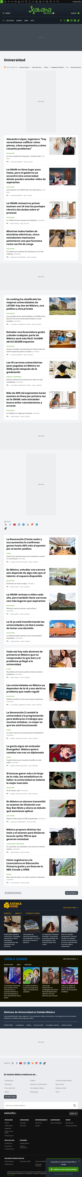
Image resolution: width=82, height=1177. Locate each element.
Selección (10, 20)
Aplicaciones (60, 1084)
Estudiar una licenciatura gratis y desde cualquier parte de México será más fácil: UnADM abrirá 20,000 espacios (25, 336)
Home (26, 20)
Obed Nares (14, 223)
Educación (10, 153)
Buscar (74, 1105)
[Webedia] (10, 1113)
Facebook (61, 20)
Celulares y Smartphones (38, 1084)
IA (67, 67)
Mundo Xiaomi (9, 1136)
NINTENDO (28, 965)
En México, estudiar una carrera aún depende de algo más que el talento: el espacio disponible (26, 573)
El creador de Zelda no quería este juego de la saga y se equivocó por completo (30, 989)
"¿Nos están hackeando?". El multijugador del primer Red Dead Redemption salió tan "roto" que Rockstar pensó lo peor (50, 991)
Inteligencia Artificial (57, 67)
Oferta (46, 67)
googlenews (75, 20)
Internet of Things (33, 913)
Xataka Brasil (9, 1164)
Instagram (71, 20)
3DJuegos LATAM (25, 1161)
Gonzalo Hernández (18, 822)
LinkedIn (36, 524)
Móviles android (67, 1025)
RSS (28, 524)
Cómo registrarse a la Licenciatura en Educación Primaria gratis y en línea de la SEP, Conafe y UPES (24, 864)
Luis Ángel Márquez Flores (21, 324)
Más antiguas (71, 893)
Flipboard (32, 524)
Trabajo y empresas (13, 377)
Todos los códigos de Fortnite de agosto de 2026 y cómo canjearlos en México (69, 989)
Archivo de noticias (14, 893)
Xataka (7, 1123)
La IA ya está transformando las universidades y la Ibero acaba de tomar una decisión (25, 625)
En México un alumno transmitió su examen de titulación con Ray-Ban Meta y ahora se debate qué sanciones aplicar (26, 806)
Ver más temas (10, 1097)
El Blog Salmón (24, 1143)
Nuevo (73, 13)
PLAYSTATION (8, 965)
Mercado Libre (36, 67)
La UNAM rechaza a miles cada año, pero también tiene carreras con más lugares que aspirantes (26, 597)
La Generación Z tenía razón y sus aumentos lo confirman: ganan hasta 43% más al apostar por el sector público (26, 543)
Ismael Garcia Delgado (19, 562)
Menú (8, 13)
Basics (8, 874)
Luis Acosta (15, 883)
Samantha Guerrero (18, 257)
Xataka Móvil (9, 1126)
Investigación (20, 1025)
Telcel (57, 1092)
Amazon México (24, 67)
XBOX (18, 965)
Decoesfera (8, 1146)
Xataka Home (13, 905)
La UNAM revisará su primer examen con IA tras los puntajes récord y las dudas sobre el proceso (25, 207)
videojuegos (34, 1092)
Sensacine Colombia (38, 1165)
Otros (8, 553)
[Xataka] (1, 1)
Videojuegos (15, 959)
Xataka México (41, 10)
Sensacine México (41, 1161)
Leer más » (41, 220)
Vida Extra (23, 1126)
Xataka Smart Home (9, 1132)
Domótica (7, 913)
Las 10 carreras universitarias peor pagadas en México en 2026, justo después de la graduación (24, 367)
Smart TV (18, 913)
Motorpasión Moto (71, 1126)
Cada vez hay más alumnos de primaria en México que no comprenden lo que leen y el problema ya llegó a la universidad (24, 658)
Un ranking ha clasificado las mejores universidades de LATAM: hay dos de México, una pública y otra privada (25, 303)
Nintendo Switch (76, 67)
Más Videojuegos (69, 959)
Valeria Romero (16, 162)
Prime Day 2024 (38, 1025)
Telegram (23, 524)
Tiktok (78, 20)
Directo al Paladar (56, 1123)
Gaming (19, 20)
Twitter (64, 20)
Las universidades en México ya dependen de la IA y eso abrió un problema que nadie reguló (26, 688)
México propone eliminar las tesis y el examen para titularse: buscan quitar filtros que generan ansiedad (25, 834)
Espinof (37, 1126)
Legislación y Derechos (15, 844)
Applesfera (8, 1128)
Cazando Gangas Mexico (64, 1080)
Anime (8, 757)
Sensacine (38, 1123)
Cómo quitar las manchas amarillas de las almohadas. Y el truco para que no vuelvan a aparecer (31, 938)
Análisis (28, 1025)
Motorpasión (70, 1123)
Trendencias (8, 1143)
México (7, 1092)
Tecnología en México (52, 1025)
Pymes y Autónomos (23, 1147)
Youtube (68, 20)
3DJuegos (23, 1123)
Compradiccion (9, 1149)
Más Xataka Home (69, 908)
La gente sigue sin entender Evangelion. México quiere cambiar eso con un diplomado (25, 749)
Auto (32, 20)
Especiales (8, 1084)
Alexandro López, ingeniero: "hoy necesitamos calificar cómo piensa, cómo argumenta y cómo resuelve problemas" (26, 143)
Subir (72, 1113)
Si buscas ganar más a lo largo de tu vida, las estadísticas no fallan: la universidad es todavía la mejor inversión (25, 778)
